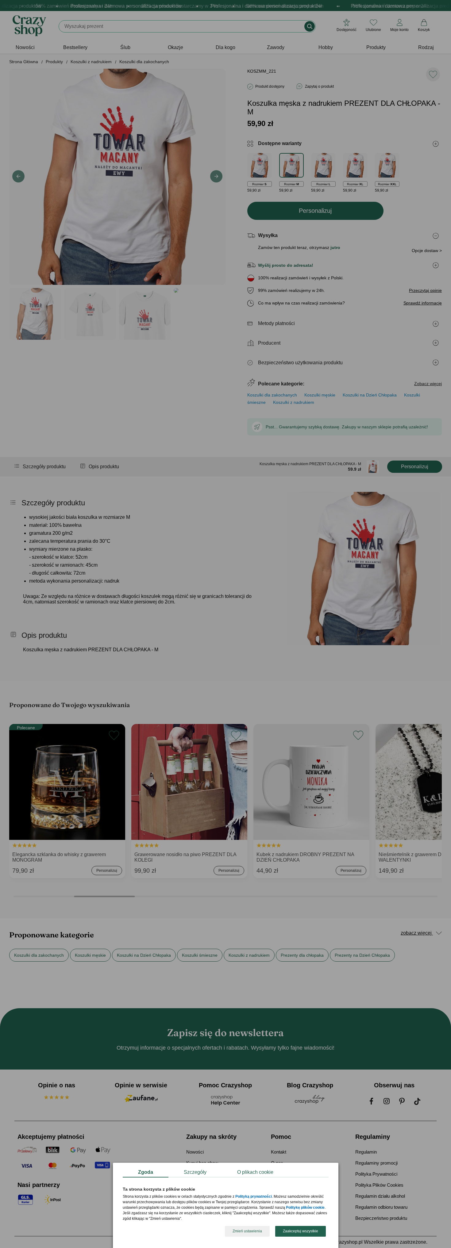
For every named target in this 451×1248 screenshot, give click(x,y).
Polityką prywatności (253, 1197)
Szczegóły (195, 1172)
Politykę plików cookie (305, 1208)
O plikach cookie (255, 1172)
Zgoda (145, 1172)
